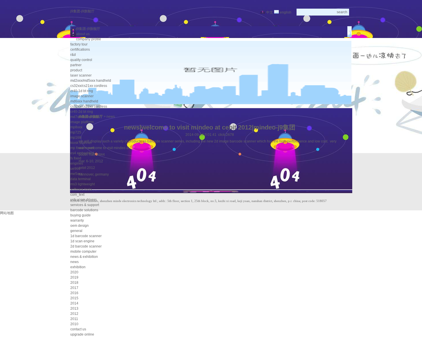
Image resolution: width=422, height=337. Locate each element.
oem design (79, 226)
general (76, 231)
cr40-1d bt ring (81, 91)
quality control (81, 60)
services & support (84, 205)
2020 (74, 272)
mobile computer (83, 252)
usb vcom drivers (83, 200)
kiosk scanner (81, 143)
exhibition (78, 267)
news (74, 262)
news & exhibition (84, 257)
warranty (77, 220)
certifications (80, 49)
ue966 (75, 169)
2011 (74, 319)
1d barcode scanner (86, 236)
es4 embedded (82, 153)
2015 (74, 298)
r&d (73, 55)
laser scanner (81, 75)
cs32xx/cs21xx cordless (88, 86)
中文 (269, 12)
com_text (77, 195)
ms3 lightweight (82, 184)
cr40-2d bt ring (81, 112)
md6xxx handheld (84, 101)
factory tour (79, 44)
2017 (74, 288)
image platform (82, 122)
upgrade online (82, 334)
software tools (81, 189)
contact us (78, 329)
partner (76, 65)
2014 (74, 303)
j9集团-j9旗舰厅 (82, 11)
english (285, 12)
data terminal (80, 179)
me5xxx (76, 174)
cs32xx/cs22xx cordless (88, 106)
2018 (74, 283)
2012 (74, 314)
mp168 (75, 138)
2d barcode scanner (86, 246)
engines (76, 163)
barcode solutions (84, 210)
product (76, 70)
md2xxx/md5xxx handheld (90, 81)
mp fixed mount (82, 148)
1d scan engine (82, 241)
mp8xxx (76, 127)
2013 (74, 308)
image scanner (82, 96)
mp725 (75, 132)
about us (83, 34)
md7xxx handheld (84, 117)
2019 (74, 277)
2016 (74, 293)
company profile (88, 39)
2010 (74, 324)
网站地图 (7, 213)
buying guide (80, 215)
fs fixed (75, 158)
